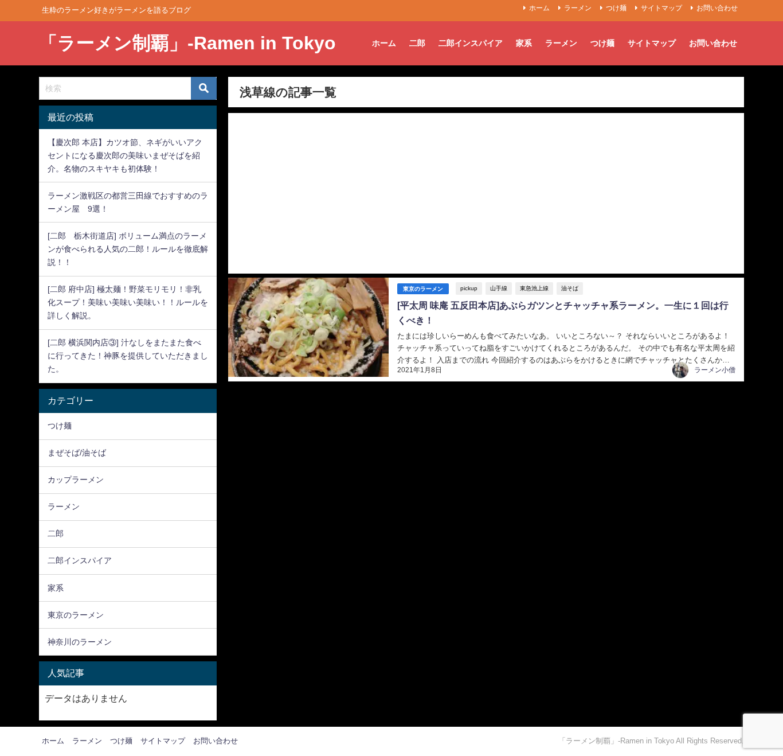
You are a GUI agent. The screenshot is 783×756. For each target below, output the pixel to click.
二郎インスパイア (471, 43)
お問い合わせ (717, 8)
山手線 (498, 288)
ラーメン (578, 8)
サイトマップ (661, 8)
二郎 (417, 43)
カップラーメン (76, 479)
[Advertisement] (485, 193)
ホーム (539, 8)
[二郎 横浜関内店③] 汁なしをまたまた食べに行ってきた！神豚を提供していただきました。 (128, 355)
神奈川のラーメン (80, 641)
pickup (468, 288)
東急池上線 (534, 288)
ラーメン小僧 (714, 370)
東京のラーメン (423, 289)
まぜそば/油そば (77, 452)
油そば (569, 288)
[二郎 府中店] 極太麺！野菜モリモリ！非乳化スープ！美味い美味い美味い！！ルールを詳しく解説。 (128, 302)
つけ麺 (616, 8)
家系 (524, 43)
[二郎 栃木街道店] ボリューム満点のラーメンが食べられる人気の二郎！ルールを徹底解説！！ (128, 249)
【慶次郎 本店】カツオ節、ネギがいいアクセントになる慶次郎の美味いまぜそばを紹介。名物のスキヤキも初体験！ (125, 155)
